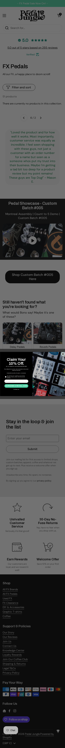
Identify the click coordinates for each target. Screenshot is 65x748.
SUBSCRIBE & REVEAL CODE (16, 386)
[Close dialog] (62, 354)
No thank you (16, 389)
